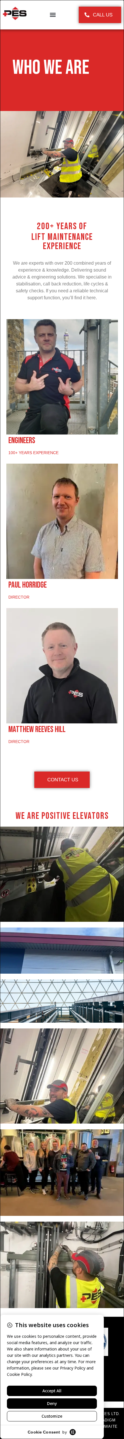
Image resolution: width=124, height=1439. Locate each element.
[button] (52, 15)
